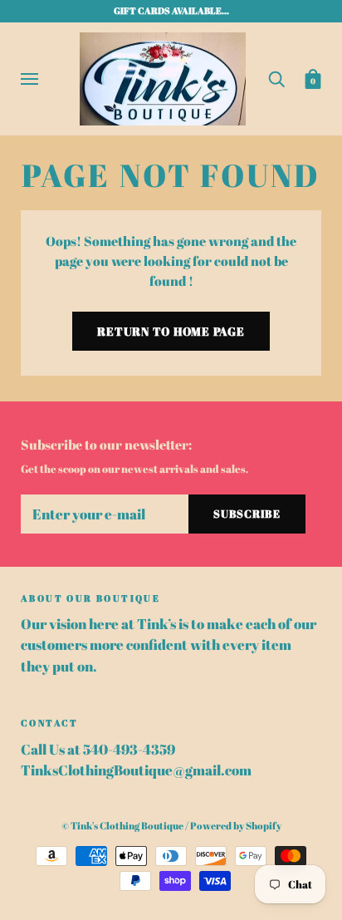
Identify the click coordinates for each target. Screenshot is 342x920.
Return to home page (170, 331)
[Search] (276, 77)
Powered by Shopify (235, 826)
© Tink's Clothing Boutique (122, 826)
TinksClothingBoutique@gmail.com (136, 770)
